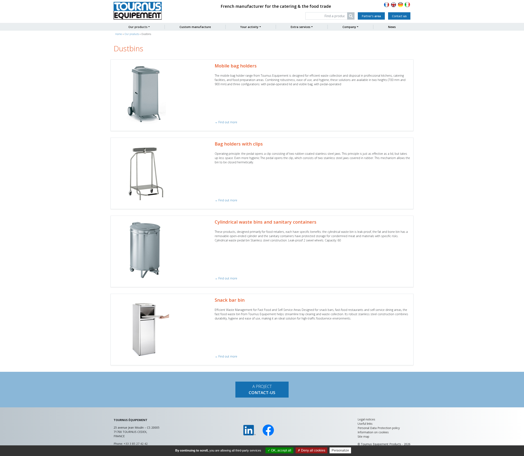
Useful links (365, 424)
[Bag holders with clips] (144, 171)
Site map (363, 436)
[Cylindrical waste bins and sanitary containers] (144, 249)
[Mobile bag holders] (144, 93)
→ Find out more (226, 122)
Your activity (249, 27)
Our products (137, 27)
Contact (399, 16)
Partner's (371, 16)
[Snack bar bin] (144, 327)
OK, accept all (280, 450)
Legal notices (366, 419)
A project (262, 389)
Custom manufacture (195, 27)
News (392, 27)
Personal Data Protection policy (379, 428)
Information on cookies (373, 432)
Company (349, 27)
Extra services (300, 27)
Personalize (340, 450)
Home (118, 34)
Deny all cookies (312, 450)
